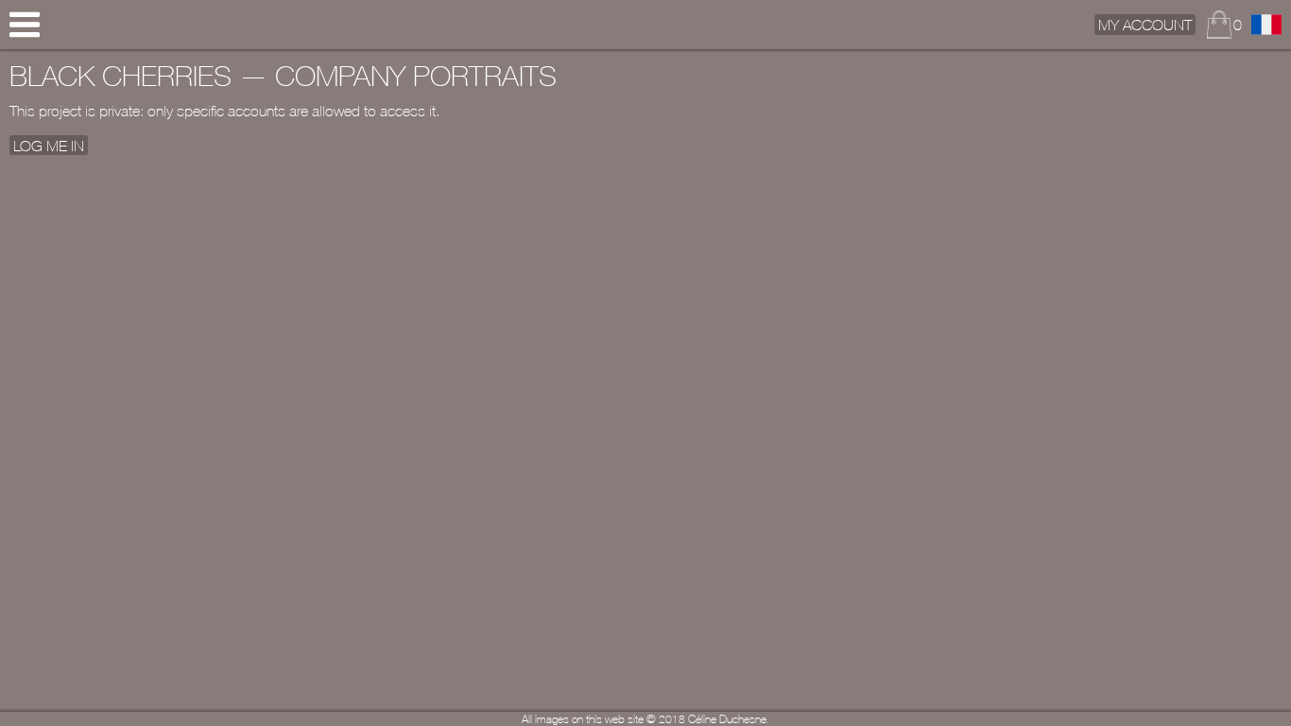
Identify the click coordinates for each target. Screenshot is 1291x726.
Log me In (48, 144)
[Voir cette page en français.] (1266, 24)
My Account (1145, 24)
